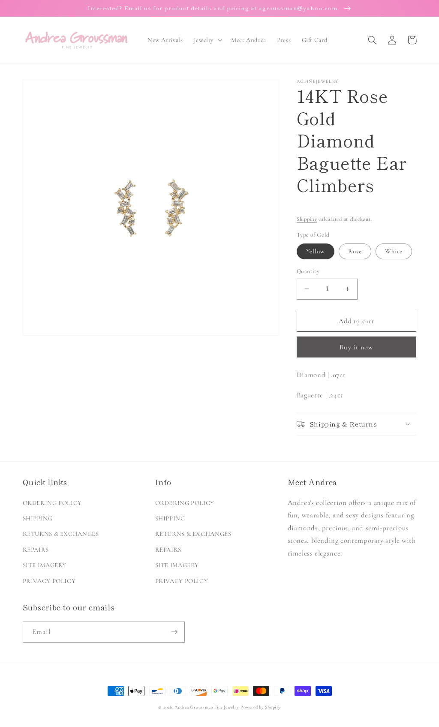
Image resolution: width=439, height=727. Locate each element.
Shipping (307, 219)
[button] (207, 39)
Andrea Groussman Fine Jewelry (206, 707)
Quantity (308, 271)
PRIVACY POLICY (49, 581)
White (394, 251)
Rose (355, 251)
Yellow (315, 251)
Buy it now (356, 347)
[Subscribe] (174, 632)
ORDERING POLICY (52, 503)
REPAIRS (36, 549)
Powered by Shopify (260, 707)
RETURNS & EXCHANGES (61, 534)
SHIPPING (38, 518)
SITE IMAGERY (45, 565)
